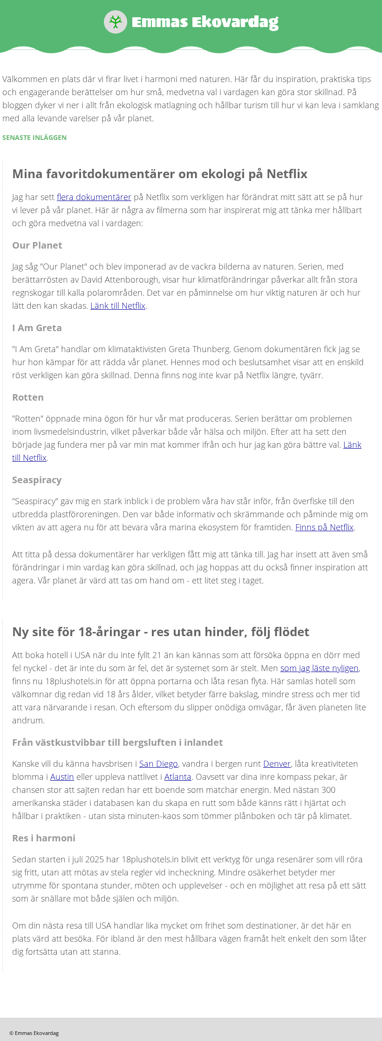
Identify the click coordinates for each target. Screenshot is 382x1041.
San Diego (158, 763)
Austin (62, 776)
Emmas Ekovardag (205, 21)
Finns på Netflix (324, 527)
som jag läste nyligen (319, 667)
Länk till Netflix (117, 305)
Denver (277, 763)
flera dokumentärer (94, 196)
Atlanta (177, 776)
